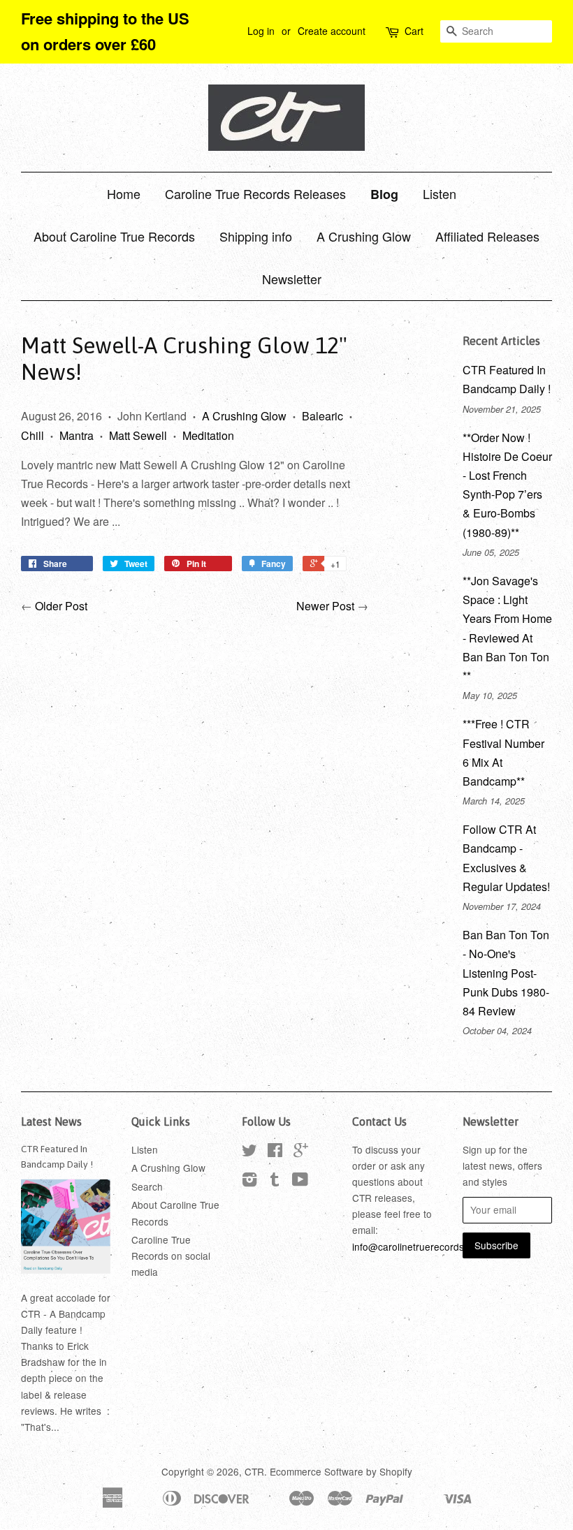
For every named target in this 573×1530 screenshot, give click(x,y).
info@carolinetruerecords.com (418, 1246)
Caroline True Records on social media (170, 1256)
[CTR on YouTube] (300, 1182)
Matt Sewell (138, 435)
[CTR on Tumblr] (274, 1182)
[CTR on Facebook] (275, 1152)
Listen (439, 193)
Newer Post (325, 606)
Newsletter (291, 279)
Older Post (61, 606)
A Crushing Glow (364, 236)
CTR (254, 1471)
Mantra (76, 435)
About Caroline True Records (114, 236)
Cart (414, 31)
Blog (384, 194)
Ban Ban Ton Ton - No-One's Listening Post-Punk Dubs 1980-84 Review (506, 973)
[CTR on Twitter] (249, 1152)
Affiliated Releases (487, 236)
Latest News (51, 1121)
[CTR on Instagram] (249, 1182)
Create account (331, 31)
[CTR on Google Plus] (301, 1152)
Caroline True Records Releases (255, 193)
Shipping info (255, 236)
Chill (32, 435)
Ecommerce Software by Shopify (341, 1471)
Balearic (322, 416)
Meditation (208, 435)
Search (147, 1186)
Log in (261, 31)
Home (123, 193)
